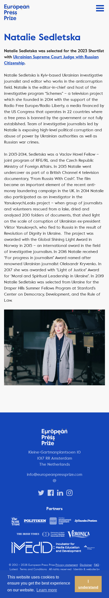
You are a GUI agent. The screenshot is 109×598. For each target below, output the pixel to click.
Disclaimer (86, 565)
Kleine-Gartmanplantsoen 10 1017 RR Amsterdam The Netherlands (54, 458)
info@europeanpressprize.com (54, 474)
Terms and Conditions (33, 569)
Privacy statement (67, 565)
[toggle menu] (100, 8)
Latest (14, 569)
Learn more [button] (47, 590)
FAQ (96, 565)
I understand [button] (88, 584)
